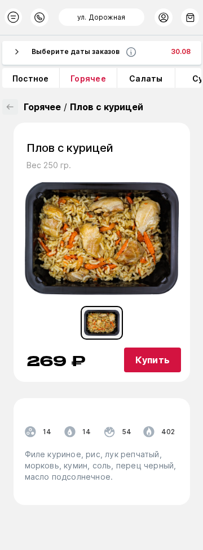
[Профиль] (164, 17)
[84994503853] (39, 17)
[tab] (102, 323)
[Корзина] (190, 17)
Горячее (42, 106)
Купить (152, 360)
